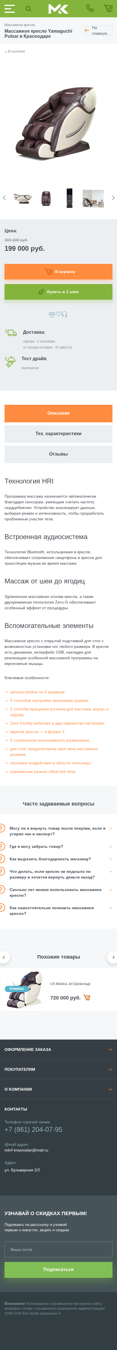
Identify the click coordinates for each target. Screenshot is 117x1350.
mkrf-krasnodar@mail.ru (26, 1150)
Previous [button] (4, 197)
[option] (23, 195)
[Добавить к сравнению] (52, 314)
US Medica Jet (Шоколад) (70, 984)
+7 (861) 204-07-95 (33, 1129)
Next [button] (113, 197)
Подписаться (58, 1269)
